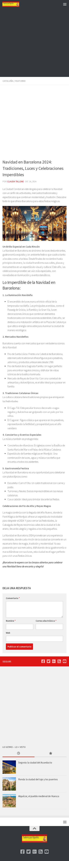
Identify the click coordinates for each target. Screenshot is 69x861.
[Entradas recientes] (18, 753)
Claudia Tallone (15, 181)
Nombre (11, 620)
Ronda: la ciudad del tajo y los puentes (38, 779)
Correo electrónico (46, 620)
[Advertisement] (34, 42)
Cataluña (8, 80)
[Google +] (54, 661)
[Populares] (50, 753)
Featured (20, 80)
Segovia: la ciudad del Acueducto (35, 762)
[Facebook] (43, 661)
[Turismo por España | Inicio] (13, 4)
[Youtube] (64, 661)
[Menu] (65, 4)
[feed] (59, 661)
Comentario (13, 598)
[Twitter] (48, 661)
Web (8, 632)
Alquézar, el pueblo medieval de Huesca (38, 796)
